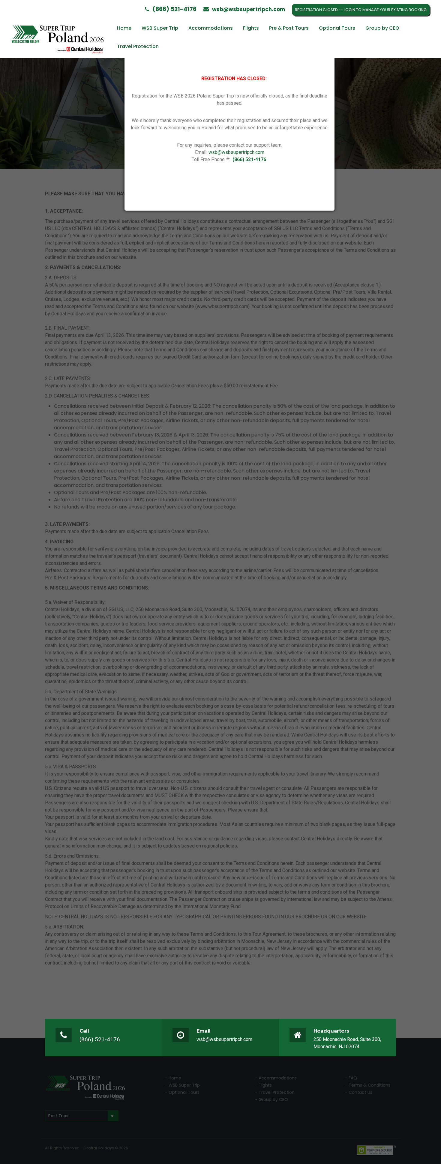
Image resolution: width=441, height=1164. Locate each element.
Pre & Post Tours (289, 28)
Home (124, 28)
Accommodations (210, 28)
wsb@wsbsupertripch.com (236, 152)
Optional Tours (337, 28)
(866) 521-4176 (100, 1039)
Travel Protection (138, 46)
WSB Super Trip (160, 28)
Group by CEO (382, 28)
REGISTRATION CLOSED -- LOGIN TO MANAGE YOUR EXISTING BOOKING (361, 10)
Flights (251, 28)
